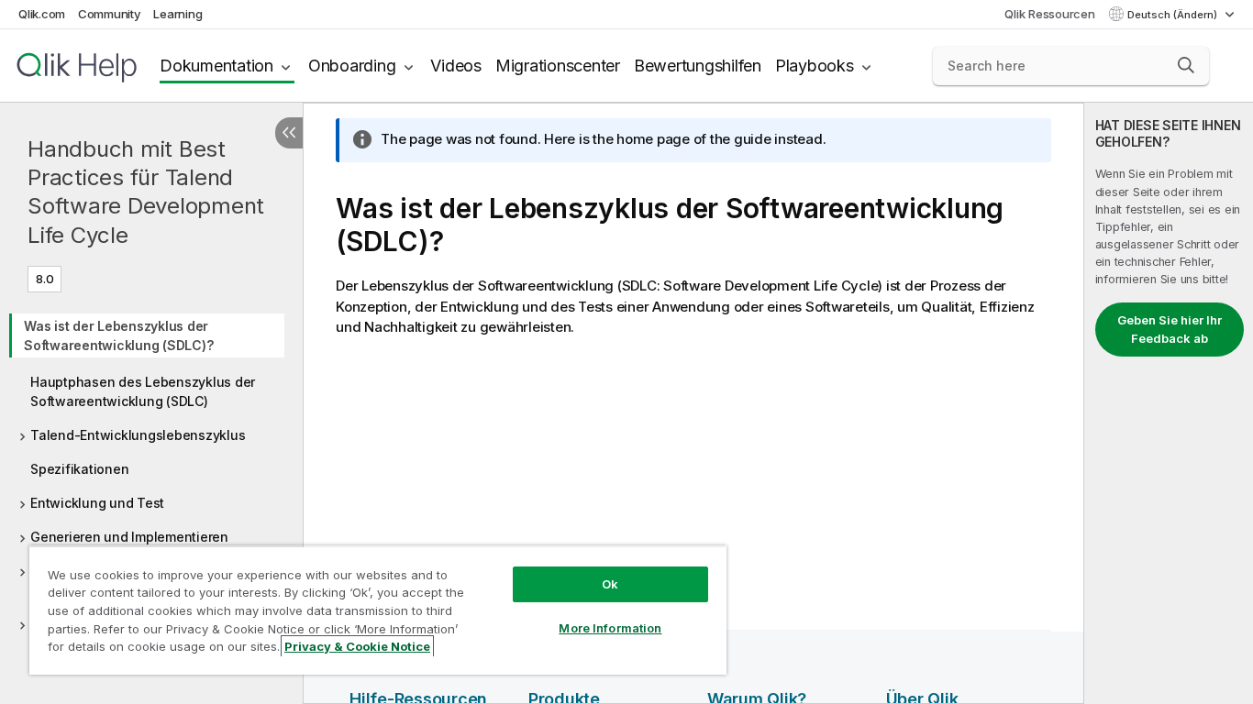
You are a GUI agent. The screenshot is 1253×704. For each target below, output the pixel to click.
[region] (377, 610)
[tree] (151, 486)
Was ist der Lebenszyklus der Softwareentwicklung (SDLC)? (118, 335)
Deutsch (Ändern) (1173, 14)
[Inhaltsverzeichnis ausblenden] (289, 132)
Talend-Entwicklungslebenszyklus (137, 435)
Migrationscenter (557, 65)
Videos (456, 65)
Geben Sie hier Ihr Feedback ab (1169, 329)
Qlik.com (41, 13)
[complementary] (1168, 403)
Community (109, 13)
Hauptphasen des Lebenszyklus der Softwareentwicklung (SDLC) (142, 391)
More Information (610, 628)
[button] (1186, 65)
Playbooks (814, 65)
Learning (177, 13)
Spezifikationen (79, 469)
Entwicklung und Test (97, 503)
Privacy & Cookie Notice (357, 646)
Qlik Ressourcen (1049, 13)
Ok (610, 584)
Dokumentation (216, 65)
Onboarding (352, 65)
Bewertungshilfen (697, 65)
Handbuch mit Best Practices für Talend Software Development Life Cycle (146, 192)
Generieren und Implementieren (129, 536)
